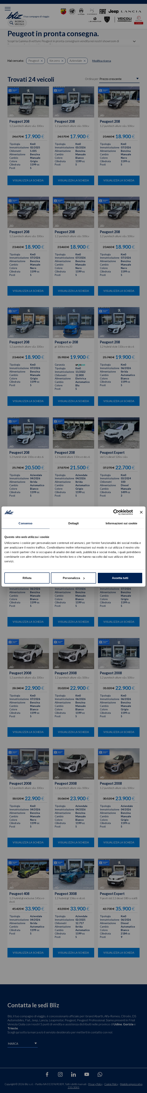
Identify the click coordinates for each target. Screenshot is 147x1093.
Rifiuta (27, 578)
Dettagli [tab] (73, 523)
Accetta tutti (120, 578)
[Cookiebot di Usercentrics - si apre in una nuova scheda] (116, 512)
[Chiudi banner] (141, 512)
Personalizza (71, 578)
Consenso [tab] (25, 523)
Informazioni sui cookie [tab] (121, 523)
